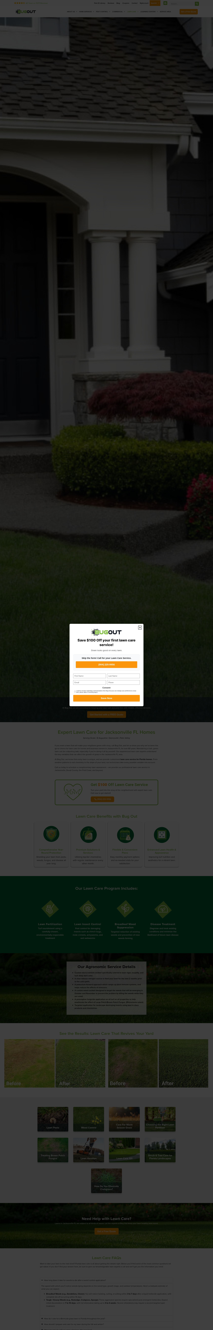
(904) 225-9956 (106, 664)
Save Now (106, 698)
